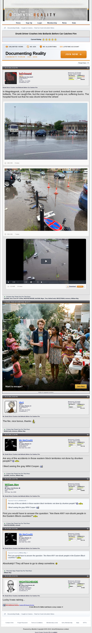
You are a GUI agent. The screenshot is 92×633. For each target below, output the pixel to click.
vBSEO (55, 632)
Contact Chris (10, 622)
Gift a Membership (67, 622)
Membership (52, 23)
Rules (64, 23)
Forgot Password (22, 622)
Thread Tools (82, 63)
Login (39, 23)
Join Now (71, 54)
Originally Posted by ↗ (17, 500)
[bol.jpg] (46, 199)
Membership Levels (52, 622)
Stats (74, 23)
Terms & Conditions (37, 622)
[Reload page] (5, 28)
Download (76, 286)
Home (18, 23)
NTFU (85, 622)
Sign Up (29, 23)
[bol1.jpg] (46, 131)
